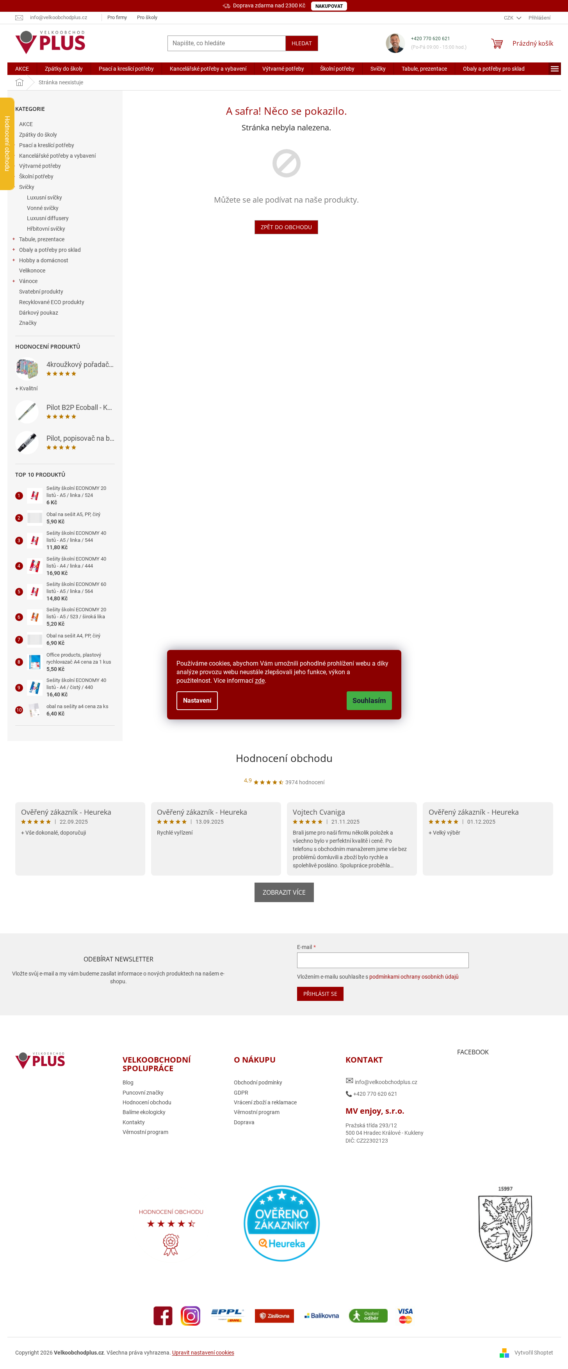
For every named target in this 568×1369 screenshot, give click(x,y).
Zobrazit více (284, 892)
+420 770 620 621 (430, 38)
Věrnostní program (145, 1132)
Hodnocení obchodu (284, 758)
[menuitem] (22, 68)
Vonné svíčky (43, 208)
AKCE (26, 124)
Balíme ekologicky (144, 1112)
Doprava (244, 1122)
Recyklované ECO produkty (51, 302)
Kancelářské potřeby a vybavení (57, 156)
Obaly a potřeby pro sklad (50, 250)
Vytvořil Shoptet (534, 1352)
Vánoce (28, 281)
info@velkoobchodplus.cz (381, 1080)
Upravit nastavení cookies (203, 1352)
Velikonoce (32, 270)
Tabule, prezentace (41, 239)
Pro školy (147, 17)
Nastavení (197, 700)
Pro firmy (117, 17)
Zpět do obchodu (286, 227)
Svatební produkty (41, 291)
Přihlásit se (320, 993)
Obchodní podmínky (258, 1082)
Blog (128, 1082)
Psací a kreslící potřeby (46, 145)
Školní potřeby (36, 176)
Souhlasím (369, 700)
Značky (28, 323)
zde (260, 680)
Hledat (302, 43)
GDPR (241, 1093)
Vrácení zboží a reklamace (265, 1102)
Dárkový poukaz (38, 313)
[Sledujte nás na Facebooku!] (163, 1315)
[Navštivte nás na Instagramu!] (190, 1315)
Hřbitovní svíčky (46, 229)
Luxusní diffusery (48, 218)
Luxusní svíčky (44, 197)
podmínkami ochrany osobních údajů (414, 977)
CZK (509, 18)
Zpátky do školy (38, 135)
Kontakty (134, 1122)
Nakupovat (329, 6)
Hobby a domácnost (43, 260)
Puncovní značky (143, 1093)
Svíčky (26, 187)
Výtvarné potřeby (40, 166)
